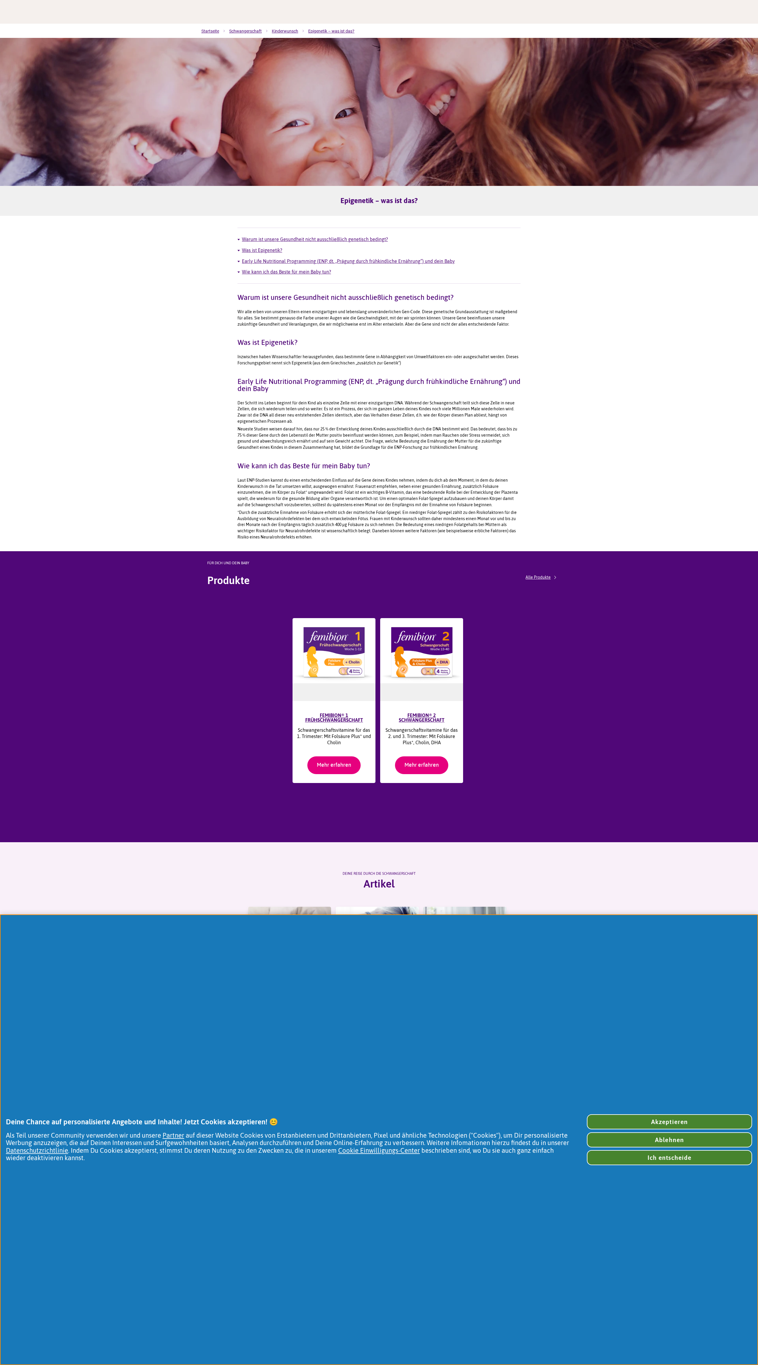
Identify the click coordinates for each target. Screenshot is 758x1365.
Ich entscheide (670, 1157)
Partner (173, 1135)
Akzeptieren (669, 1121)
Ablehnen (669, 1139)
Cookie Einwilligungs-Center (379, 1150)
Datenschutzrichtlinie (37, 1150)
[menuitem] (215, 31)
